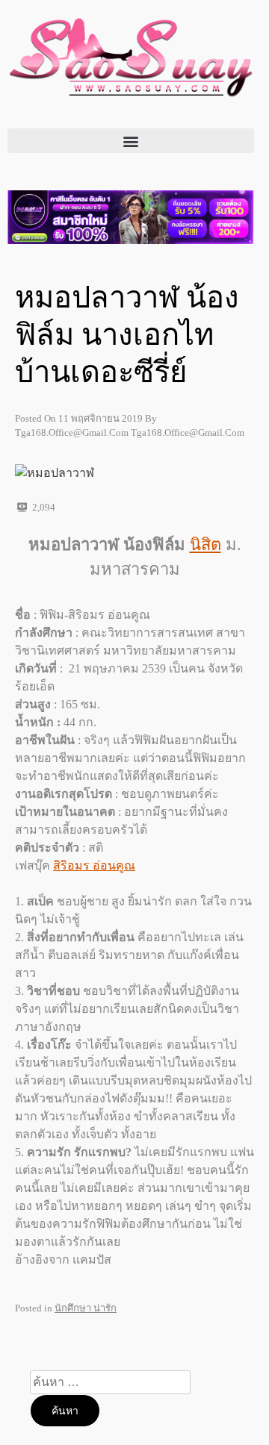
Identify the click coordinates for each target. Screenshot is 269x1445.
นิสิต (205, 544)
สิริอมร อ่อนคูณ (94, 865)
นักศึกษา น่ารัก (86, 1308)
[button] (130, 140)
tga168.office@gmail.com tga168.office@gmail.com (129, 432)
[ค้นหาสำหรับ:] (110, 1382)
